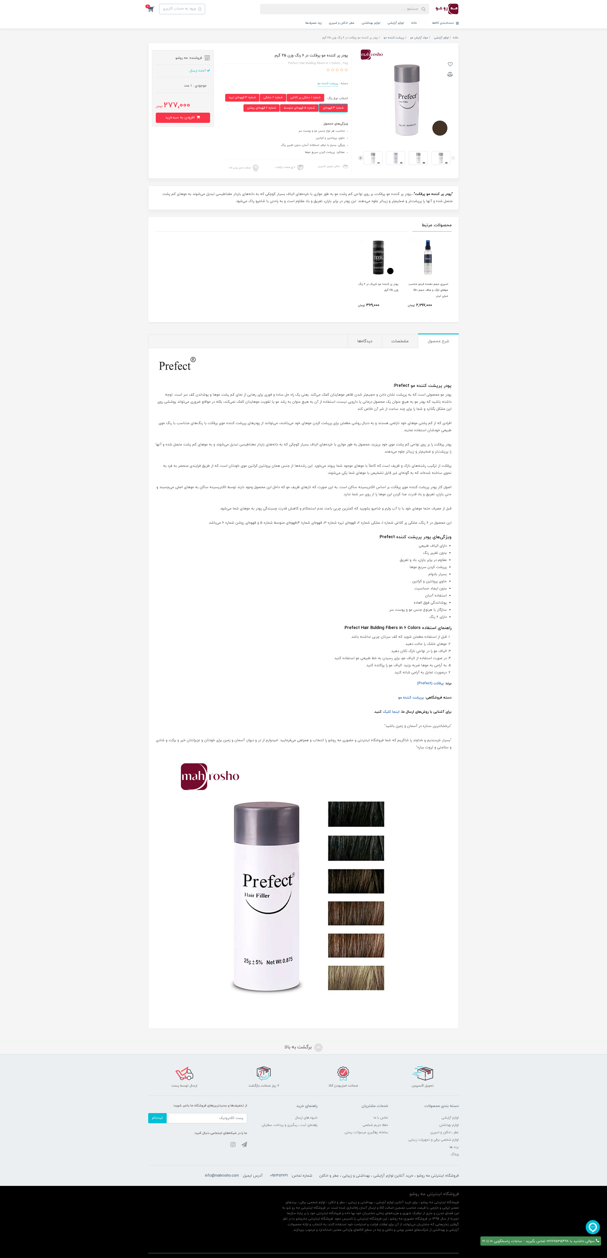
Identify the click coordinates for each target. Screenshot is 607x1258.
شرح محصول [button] (438, 341)
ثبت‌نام (157, 1117)
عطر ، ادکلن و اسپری (444, 1132)
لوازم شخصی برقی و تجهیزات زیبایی (433, 1140)
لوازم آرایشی (395, 23)
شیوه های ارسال (306, 1117)
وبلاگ (455, 1154)
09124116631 (279, 1175)
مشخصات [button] (400, 341)
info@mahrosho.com (222, 1175)
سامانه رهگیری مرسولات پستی (366, 1132)
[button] (153, 9)
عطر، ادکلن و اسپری (341, 23)
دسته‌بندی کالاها (443, 23)
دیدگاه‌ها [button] (364, 341)
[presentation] (453, 158)
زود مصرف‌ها (313, 23)
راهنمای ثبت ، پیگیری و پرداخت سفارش (289, 1125)
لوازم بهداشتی (371, 23)
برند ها (454, 1147)
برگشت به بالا (299, 1047)
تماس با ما (381, 1117)
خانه (414, 23)
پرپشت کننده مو (327, 83)
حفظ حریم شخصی (375, 1125)
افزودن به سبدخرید (180, 117)
